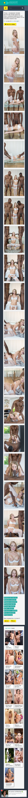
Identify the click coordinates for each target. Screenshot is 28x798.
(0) (14, 621)
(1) (7, 621)
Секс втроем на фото (10, 612)
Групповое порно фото (10, 604)
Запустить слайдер (10, 24)
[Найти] (22, 8)
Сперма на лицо (8, 615)
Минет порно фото (9, 608)
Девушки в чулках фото (10, 599)
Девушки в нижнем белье (11, 602)
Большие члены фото (10, 606)
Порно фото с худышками (11, 610)
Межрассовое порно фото (11, 597)
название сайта (10, 2)
